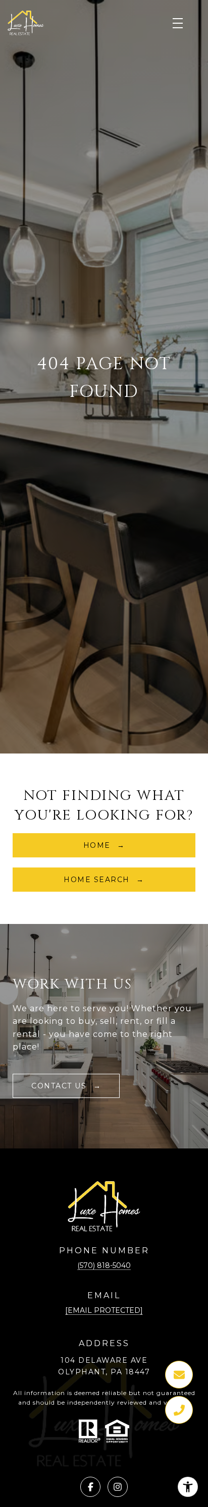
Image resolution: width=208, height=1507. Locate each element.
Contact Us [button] (60, 1085)
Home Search (98, 879)
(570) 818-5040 (104, 1265)
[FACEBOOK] (90, 1487)
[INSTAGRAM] (118, 1487)
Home (98, 845)
